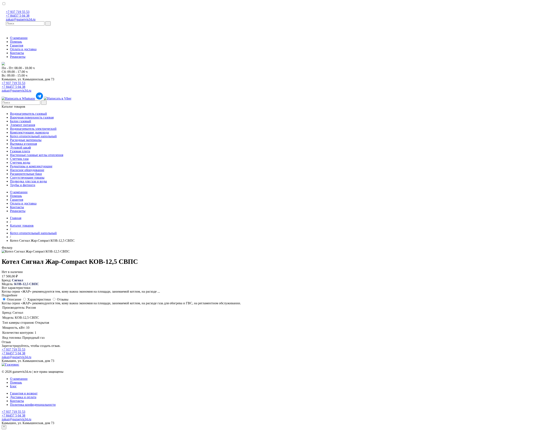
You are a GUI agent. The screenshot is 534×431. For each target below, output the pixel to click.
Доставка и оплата (23, 397)
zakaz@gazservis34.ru (20, 19)
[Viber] (57, 98)
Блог (13, 386)
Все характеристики (16, 287)
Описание (14, 299)
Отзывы (62, 299)
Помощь (16, 41)
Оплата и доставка (23, 49)
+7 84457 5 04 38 (17, 15)
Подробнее (9, 295)
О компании (19, 38)
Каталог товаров (13, 106)
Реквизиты (17, 56)
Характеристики (39, 299)
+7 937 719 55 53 (17, 12)
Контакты (17, 53)
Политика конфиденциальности (33, 404)
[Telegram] (39, 98)
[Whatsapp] (18, 98)
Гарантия (16, 45)
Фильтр (7, 247)
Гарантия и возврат (24, 393)
